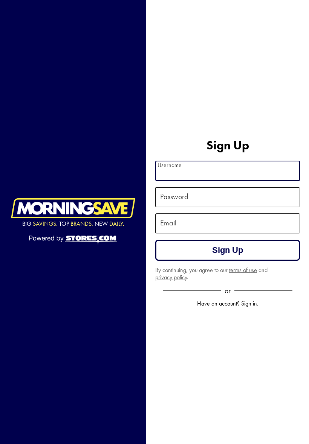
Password (174, 196)
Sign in (249, 303)
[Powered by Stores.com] (73, 240)
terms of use (243, 270)
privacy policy (171, 277)
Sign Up (227, 250)
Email (168, 223)
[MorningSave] (73, 208)
